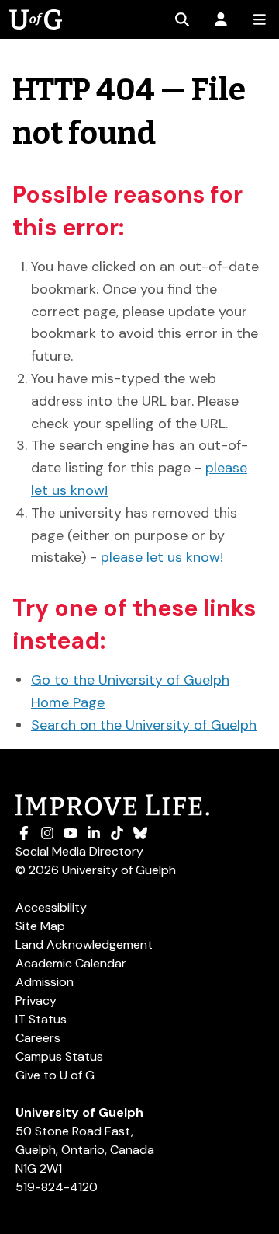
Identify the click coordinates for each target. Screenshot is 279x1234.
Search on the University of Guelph (144, 725)
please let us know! (162, 557)
